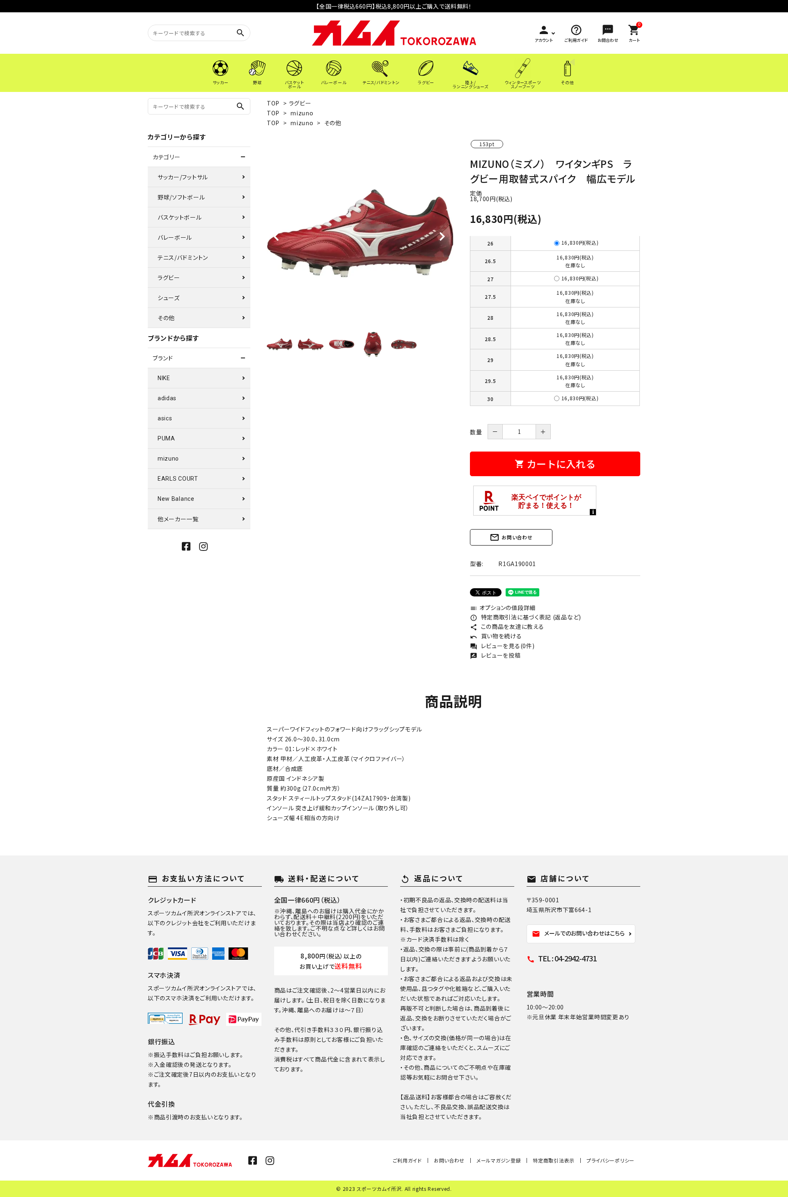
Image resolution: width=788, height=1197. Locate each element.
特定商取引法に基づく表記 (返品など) (525, 617)
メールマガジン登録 (498, 1160)
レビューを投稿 (495, 655)
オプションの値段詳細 (503, 607)
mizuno (301, 113)
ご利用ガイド (407, 1160)
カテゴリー (167, 157)
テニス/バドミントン (183, 257)
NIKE (164, 378)
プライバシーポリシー (610, 1160)
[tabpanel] (360, 233)
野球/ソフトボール (181, 197)
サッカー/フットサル (183, 177)
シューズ (169, 298)
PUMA (166, 438)
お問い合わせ (511, 537)
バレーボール (175, 237)
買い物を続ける (496, 636)
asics (165, 418)
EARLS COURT (178, 478)
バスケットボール (180, 217)
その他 (332, 123)
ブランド (163, 358)
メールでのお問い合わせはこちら (578, 933)
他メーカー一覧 (178, 519)
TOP (273, 103)
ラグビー (300, 103)
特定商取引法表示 (554, 1160)
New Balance (176, 498)
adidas (167, 398)
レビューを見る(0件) (502, 646)
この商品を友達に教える (507, 626)
